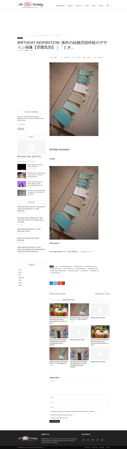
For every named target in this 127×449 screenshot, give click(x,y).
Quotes (78, 6)
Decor (20, 272)
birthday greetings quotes (66, 266)
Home (18, 35)
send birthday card (94, 270)
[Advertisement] (63, 22)
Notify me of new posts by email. (59, 418)
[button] (107, 6)
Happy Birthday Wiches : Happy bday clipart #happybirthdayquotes (35, 183)
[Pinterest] (97, 440)
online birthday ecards (73, 270)
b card (56, 266)
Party (101, 6)
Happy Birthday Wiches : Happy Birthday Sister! (29, 230)
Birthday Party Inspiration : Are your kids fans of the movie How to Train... (30, 220)
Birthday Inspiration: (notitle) (57, 294)
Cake (86, 6)
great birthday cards (93, 268)
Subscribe (20, 128)
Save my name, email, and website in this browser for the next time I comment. (72, 411)
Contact (108, 447)
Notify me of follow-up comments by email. (62, 415)
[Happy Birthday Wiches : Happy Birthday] (21, 167)
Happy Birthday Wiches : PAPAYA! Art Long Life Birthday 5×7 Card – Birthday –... (31, 209)
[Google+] (92, 440)
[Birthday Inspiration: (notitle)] (100, 309)
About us (87, 447)
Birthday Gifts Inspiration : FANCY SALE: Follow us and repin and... (36, 174)
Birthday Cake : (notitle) (29, 156)
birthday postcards (78, 266)
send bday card (84, 270)
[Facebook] (83, 440)
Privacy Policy (94, 447)
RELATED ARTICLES (55, 300)
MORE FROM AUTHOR (68, 300)
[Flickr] (88, 440)
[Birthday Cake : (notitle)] (31, 147)
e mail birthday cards (68, 268)
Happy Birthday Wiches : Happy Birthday (35, 165)
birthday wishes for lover (91, 266)
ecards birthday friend (80, 268)
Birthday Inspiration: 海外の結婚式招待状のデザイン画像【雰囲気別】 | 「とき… (79, 319)
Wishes (70, 6)
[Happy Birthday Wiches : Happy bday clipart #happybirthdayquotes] (21, 184)
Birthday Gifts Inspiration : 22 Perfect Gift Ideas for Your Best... (36, 192)
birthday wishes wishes (55, 268)
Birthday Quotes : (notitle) (102, 294)
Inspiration (60, 6)
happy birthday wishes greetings (58, 270)
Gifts (93, 6)
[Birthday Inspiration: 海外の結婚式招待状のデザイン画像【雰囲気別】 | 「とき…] (79, 309)
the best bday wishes (55, 272)
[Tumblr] (102, 440)
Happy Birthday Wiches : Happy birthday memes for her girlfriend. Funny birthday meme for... (31, 249)
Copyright (101, 447)
